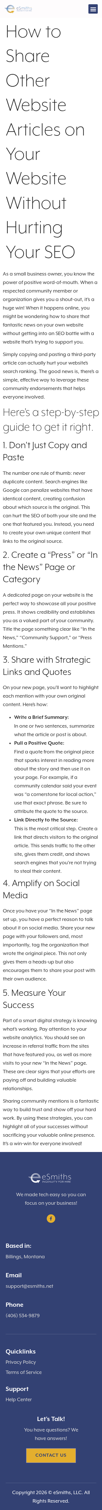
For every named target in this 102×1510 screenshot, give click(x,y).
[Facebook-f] (51, 1218)
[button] (93, 9)
